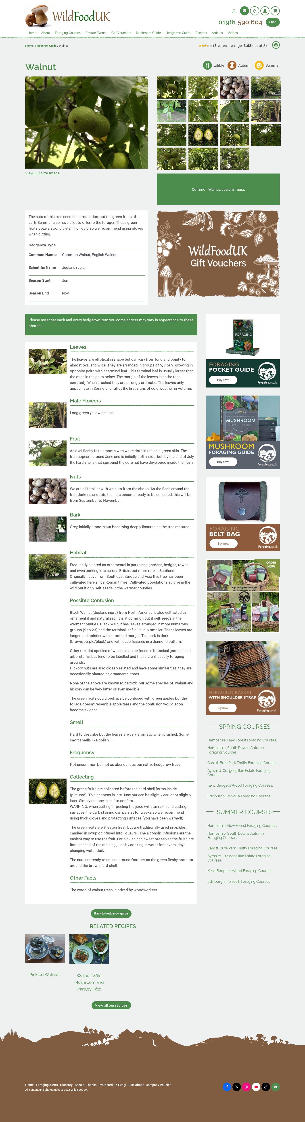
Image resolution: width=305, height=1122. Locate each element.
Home (29, 45)
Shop (272, 22)
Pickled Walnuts (45, 974)
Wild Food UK (79, 1089)
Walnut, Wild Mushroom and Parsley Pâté (89, 982)
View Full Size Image (42, 173)
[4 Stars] (208, 45)
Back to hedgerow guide (111, 913)
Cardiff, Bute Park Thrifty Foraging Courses (242, 763)
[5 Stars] (210, 45)
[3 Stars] (205, 45)
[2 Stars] (202, 45)
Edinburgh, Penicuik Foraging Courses (238, 796)
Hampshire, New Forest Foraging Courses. (242, 740)
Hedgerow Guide (45, 45)
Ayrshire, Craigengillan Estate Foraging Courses (239, 772)
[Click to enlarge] (171, 97)
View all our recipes (111, 1005)
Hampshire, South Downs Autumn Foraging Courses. (235, 750)
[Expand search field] (234, 11)
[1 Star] (200, 45)
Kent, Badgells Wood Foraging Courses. (240, 785)
